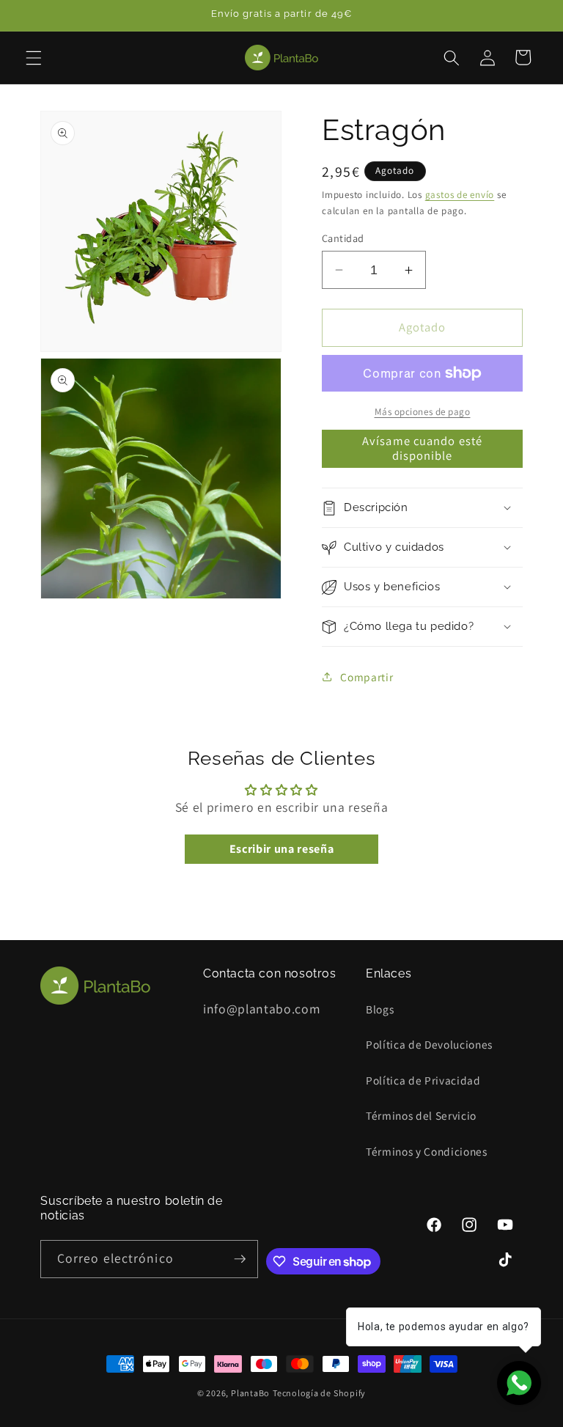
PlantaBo (250, 1392)
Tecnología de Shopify (319, 1392)
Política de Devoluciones (429, 1044)
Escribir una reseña (281, 848)
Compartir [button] (366, 677)
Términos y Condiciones (426, 1151)
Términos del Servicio (421, 1115)
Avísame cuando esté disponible (422, 448)
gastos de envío (460, 194)
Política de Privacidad (423, 1080)
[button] (33, 57)
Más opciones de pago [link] (423, 412)
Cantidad (343, 238)
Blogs (380, 1009)
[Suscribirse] (239, 1259)
